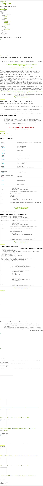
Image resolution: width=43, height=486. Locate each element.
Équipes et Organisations (7, 29)
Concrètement (5, 18)
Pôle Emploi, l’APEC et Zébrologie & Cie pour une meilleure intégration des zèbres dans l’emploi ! (19, 407)
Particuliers (5, 27)
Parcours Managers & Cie (7, 23)
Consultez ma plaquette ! (3, 9)
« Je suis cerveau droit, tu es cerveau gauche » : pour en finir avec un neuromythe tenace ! (18, 428)
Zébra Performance (6, 21)
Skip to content (2, 0)
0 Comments (8, 419)
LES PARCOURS (4, 133)
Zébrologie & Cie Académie (7, 20)
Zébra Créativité (6, 22)
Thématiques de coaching (7, 17)
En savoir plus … (2, 445)
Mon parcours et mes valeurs (7, 14)
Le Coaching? (5, 16)
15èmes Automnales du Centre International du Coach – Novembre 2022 (14, 417)
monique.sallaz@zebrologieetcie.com (5, 480)
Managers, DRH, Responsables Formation (9, 28)
